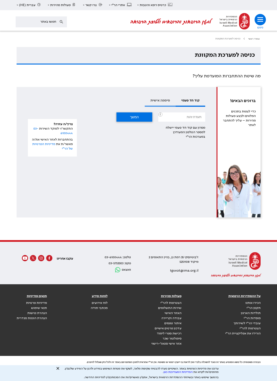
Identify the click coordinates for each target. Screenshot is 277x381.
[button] (155, 5)
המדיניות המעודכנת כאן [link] (178, 372)
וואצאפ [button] (126, 269)
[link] (235, 22)
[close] (58, 369)
